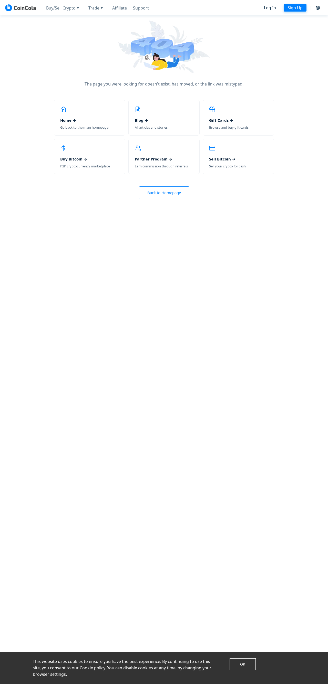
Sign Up (295, 8)
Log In (270, 8)
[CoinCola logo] (20, 8)
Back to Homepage (164, 192)
